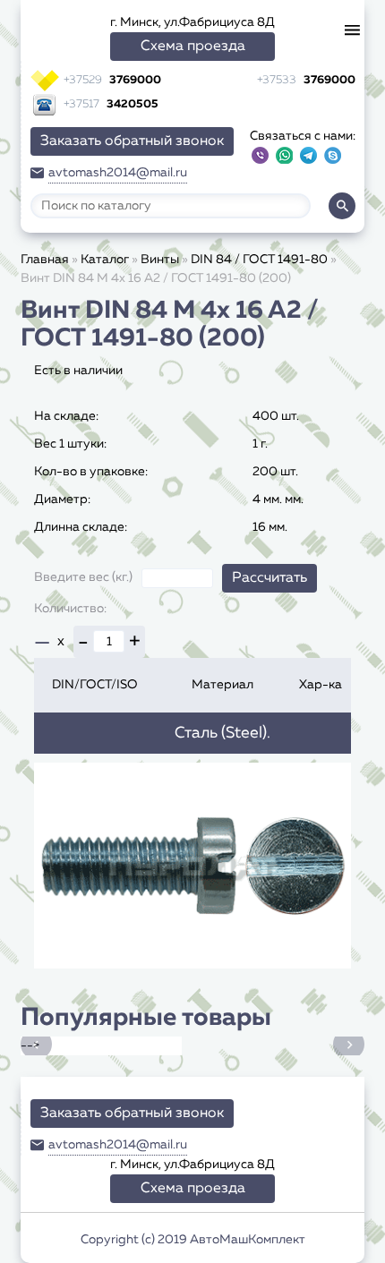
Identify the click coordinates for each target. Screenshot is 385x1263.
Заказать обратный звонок (132, 141)
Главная (45, 259)
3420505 (111, 104)
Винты (160, 259)
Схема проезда (193, 46)
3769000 (112, 80)
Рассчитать (269, 578)
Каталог (105, 259)
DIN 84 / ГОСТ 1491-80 (259, 259)
